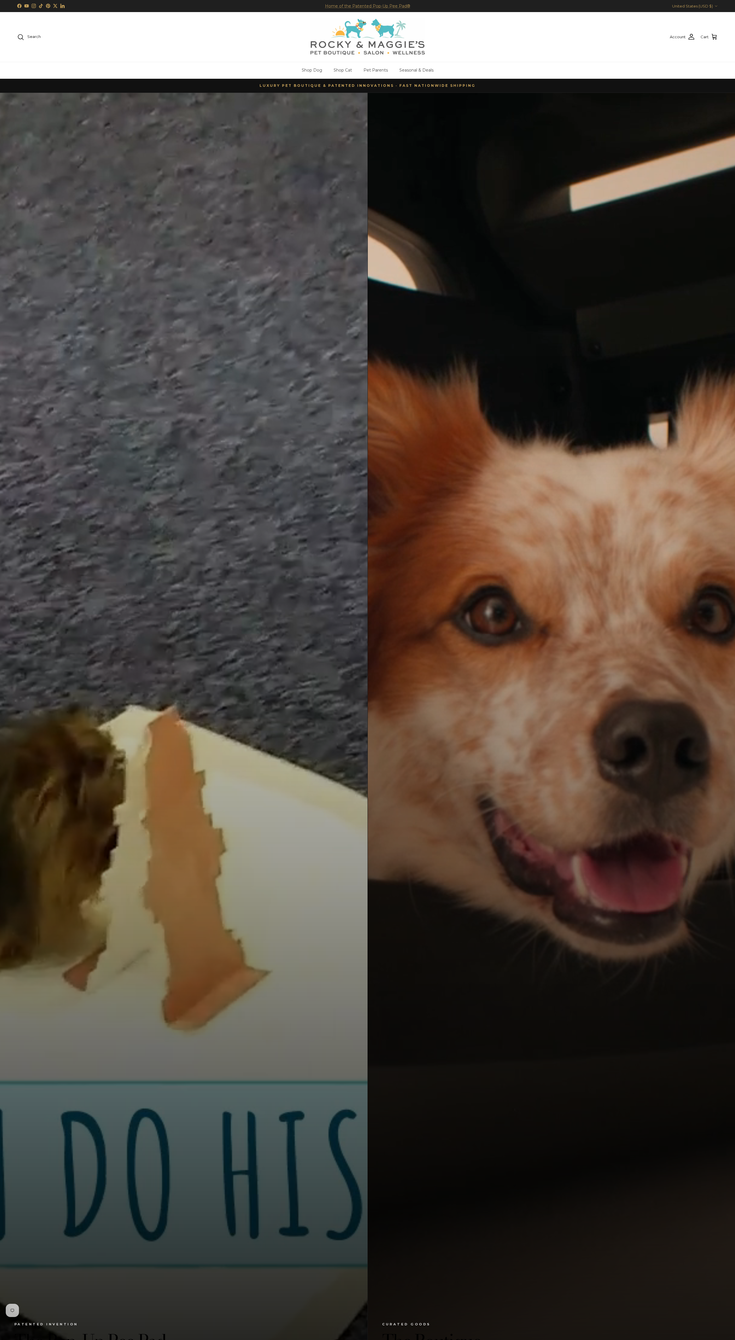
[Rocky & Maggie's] (367, 37)
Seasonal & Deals (416, 70)
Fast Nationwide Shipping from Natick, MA (367, 6)
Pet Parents (375, 70)
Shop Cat (343, 70)
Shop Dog (312, 70)
